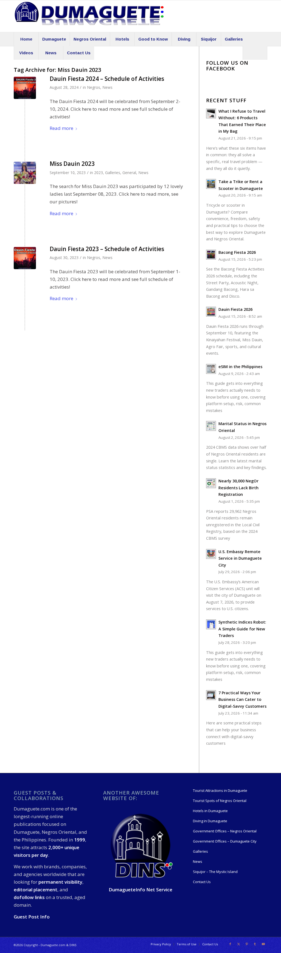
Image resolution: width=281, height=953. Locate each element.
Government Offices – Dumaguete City (225, 841)
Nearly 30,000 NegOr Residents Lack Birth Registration (238, 487)
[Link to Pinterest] (247, 944)
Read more (61, 128)
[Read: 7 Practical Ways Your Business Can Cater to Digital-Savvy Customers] (211, 695)
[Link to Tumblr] (255, 944)
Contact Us (202, 881)
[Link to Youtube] (263, 944)
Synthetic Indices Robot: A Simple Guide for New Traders (242, 628)
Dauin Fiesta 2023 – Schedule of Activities (107, 249)
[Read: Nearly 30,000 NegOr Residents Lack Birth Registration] (211, 483)
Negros (93, 87)
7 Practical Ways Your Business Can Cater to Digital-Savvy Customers (242, 699)
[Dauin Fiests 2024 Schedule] (25, 88)
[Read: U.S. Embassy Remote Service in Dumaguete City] (211, 554)
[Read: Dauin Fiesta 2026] (211, 312)
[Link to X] (238, 944)
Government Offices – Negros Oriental (225, 831)
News (107, 87)
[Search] (255, 53)
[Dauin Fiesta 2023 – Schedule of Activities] (25, 258)
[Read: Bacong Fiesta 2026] (211, 255)
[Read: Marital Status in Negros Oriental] (211, 426)
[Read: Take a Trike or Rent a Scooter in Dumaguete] (211, 184)
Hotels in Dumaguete (210, 810)
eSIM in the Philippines (240, 366)
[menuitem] (26, 39)
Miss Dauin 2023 (72, 163)
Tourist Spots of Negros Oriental (219, 800)
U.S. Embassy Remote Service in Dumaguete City (240, 558)
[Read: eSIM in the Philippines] (211, 369)
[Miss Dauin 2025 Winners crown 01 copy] (25, 173)
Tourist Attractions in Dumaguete (220, 790)
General (129, 172)
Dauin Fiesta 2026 (235, 309)
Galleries (112, 172)
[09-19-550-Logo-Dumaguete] (89, 16)
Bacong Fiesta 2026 (237, 252)
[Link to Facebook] (230, 944)
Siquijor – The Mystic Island (215, 871)
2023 (98, 172)
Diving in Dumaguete (210, 820)
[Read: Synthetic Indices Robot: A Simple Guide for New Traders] (211, 624)
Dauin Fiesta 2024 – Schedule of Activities (107, 79)
